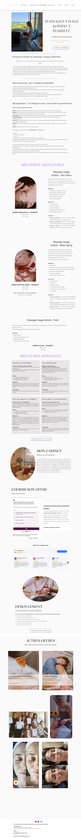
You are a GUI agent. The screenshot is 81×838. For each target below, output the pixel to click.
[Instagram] (36, 822)
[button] (70, 737)
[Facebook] (38, 822)
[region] (23, 673)
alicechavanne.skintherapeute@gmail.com (21, 832)
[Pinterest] (41, 822)
